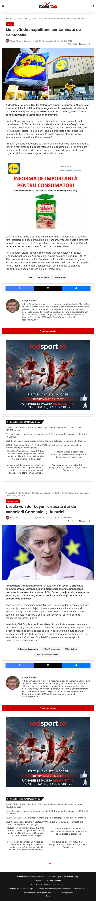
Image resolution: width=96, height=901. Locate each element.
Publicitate (47, 893)
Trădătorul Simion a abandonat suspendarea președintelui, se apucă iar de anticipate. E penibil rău (68, 454)
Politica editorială (63, 889)
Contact (39, 893)
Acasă (11, 18)
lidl (31, 277)
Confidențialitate (59, 893)
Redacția (29, 889)
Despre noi (20, 889)
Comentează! (48, 331)
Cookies (70, 893)
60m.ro (40, 885)
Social (33, 18)
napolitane (44, 277)
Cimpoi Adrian (15, 41)
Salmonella (61, 277)
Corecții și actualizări (80, 889)
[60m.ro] (48, 5)
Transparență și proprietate (45, 889)
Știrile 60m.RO (22, 18)
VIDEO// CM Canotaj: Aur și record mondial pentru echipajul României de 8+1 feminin (46, 441)
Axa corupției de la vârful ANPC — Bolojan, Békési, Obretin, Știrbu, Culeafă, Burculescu (68, 467)
